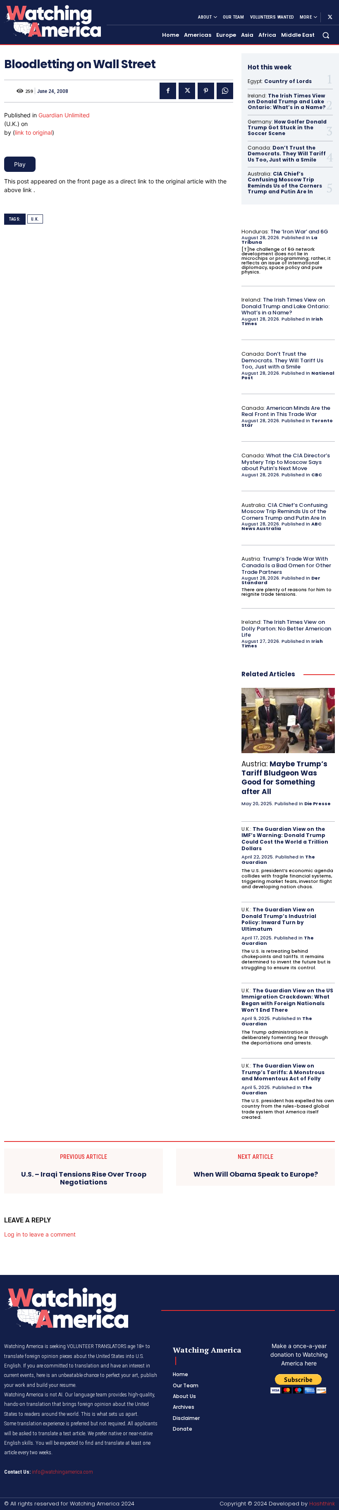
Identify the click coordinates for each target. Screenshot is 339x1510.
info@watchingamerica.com (62, 1472)
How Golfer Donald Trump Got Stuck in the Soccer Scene (287, 127)
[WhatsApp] (225, 91)
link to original (33, 132)
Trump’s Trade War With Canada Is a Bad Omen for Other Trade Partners (286, 565)
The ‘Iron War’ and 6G (299, 231)
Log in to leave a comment (40, 1234)
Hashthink (322, 1504)
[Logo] (52, 21)
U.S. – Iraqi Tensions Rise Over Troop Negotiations (83, 1178)
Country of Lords (288, 81)
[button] (326, 35)
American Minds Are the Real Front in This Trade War (285, 411)
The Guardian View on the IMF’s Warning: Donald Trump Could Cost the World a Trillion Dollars (284, 838)
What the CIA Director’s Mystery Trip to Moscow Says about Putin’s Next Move (285, 462)
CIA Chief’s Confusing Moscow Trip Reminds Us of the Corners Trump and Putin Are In (285, 182)
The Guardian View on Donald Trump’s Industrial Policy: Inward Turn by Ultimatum (278, 919)
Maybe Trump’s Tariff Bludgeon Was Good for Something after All (284, 777)
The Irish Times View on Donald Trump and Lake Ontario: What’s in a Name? (287, 101)
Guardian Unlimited (64, 115)
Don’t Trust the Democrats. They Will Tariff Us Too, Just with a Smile (287, 153)
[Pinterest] (206, 91)
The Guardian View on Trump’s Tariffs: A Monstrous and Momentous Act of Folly (283, 1072)
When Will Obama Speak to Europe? (255, 1174)
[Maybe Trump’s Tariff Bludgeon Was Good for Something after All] (288, 720)
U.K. (35, 219)
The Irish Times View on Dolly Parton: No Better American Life (286, 628)
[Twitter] (330, 17)
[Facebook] (168, 91)
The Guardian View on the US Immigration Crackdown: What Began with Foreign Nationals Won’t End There (287, 1000)
